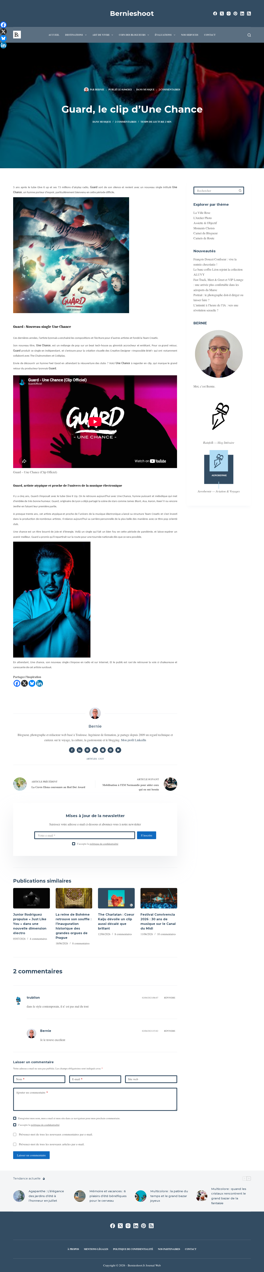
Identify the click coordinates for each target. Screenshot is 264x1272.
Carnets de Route (203, 238)
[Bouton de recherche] (240, 190)
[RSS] (249, 13)
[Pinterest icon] (110, 750)
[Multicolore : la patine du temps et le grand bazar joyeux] (140, 1196)
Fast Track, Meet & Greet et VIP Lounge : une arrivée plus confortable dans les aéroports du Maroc (218, 285)
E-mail (77, 1079)
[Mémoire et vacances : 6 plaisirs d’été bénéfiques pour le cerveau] (80, 1196)
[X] (24, 683)
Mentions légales (96, 1249)
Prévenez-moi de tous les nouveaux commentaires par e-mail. (56, 1134)
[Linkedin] (39, 683)
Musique (148, 89)
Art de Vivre (101, 35)
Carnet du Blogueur (205, 233)
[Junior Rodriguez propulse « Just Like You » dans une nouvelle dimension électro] (31, 898)
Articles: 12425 (95, 758)
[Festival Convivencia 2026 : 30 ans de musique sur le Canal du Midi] (159, 898)
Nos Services (189, 35)
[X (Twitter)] (222, 13)
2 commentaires (169, 89)
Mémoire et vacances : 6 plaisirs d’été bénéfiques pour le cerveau (108, 1196)
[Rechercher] (249, 35)
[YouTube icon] (118, 750)
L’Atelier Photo (202, 218)
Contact (209, 35)
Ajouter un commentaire (32, 1092)
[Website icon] (87, 750)
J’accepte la (97, 843)
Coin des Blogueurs (132, 35)
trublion (33, 997)
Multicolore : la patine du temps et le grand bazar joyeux (169, 1196)
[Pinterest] (235, 13)
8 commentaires (80, 943)
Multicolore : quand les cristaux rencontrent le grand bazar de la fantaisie (228, 1196)
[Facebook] (215, 13)
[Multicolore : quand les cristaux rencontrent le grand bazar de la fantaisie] (201, 1196)
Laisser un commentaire (31, 1155)
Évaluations (163, 35)
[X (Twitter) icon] (95, 750)
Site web (133, 1079)
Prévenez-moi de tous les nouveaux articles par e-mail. (51, 1144)
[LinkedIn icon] (80, 750)
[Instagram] (229, 13)
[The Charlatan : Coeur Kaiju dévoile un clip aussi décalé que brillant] (116, 898)
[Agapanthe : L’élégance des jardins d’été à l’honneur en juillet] (19, 1196)
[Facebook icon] (72, 750)
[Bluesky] (32, 683)
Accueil (54, 35)
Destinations (74, 35)
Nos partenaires (169, 1249)
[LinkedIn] (242, 13)
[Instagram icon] (103, 750)
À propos (73, 1249)
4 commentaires (38, 939)
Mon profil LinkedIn (133, 740)
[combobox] (215, 190)
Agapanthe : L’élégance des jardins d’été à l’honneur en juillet (46, 1196)
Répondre (169, 997)
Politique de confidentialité (133, 1249)
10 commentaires (166, 934)
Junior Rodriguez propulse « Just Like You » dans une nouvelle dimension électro (29, 924)
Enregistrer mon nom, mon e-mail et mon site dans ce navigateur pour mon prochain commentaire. (69, 1118)
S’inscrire (146, 835)
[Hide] (1, 52)
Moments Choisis (204, 228)
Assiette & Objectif (205, 223)
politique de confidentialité (104, 843)
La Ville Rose (201, 213)
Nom (20, 1079)
